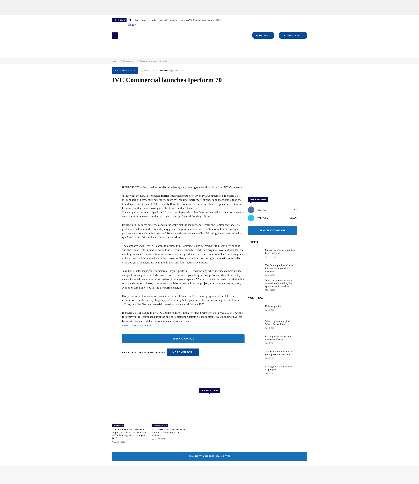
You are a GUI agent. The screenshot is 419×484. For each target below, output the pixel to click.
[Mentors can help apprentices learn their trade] (255, 255)
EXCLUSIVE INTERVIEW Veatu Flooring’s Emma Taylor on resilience (169, 432)
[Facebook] (114, 475)
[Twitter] (128, 475)
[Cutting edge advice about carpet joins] (255, 371)
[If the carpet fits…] (255, 311)
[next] (305, 20)
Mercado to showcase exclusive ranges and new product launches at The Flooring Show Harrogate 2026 (175, 20)
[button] (115, 35)
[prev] (300, 20)
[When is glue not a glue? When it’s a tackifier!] (255, 326)
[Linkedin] (123, 475)
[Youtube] (132, 475)
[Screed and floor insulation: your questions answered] (255, 356)
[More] (303, 88)
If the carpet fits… (274, 306)
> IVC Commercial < (127, 61)
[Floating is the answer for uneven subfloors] (255, 341)
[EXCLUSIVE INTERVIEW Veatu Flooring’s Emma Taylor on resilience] (170, 410)
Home (114, 61)
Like (294, 210)
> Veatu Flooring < (160, 425)
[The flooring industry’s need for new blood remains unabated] (255, 270)
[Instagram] (119, 475)
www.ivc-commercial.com (137, 325)
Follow (293, 218)
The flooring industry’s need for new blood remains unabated (279, 268)
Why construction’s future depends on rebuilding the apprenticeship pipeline (278, 283)
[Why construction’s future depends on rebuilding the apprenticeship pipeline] (255, 285)
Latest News (118, 425)
